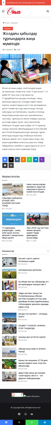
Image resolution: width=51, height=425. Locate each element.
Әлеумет (14, 23)
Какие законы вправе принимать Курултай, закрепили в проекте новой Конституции (36, 188)
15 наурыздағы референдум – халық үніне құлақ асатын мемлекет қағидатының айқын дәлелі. (12, 233)
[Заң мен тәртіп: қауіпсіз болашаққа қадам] (9, 262)
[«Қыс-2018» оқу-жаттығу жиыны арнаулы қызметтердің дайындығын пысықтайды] (38, 219)
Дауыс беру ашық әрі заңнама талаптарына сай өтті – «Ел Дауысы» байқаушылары (31, 376)
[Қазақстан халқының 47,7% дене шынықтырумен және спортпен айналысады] (9, 364)
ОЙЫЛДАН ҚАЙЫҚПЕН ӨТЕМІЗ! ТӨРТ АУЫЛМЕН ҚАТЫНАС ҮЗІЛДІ (12, 202)
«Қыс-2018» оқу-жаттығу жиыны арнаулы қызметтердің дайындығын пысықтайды (38, 233)
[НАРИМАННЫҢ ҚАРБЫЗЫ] (9, 274)
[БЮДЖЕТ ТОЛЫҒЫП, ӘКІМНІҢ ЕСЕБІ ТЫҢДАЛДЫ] (9, 329)
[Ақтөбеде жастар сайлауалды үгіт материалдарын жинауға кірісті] (9, 285)
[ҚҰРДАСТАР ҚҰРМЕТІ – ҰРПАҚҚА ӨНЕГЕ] (9, 317)
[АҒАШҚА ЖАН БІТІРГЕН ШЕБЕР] (9, 341)
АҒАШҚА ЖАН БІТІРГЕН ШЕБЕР (32, 337)
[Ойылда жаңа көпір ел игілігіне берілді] (9, 352)
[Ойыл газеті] (14, 11)
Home (6, 23)
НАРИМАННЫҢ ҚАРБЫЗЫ (29, 270)
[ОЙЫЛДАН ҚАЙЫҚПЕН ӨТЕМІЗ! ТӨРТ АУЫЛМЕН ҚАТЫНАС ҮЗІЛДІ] (13, 189)
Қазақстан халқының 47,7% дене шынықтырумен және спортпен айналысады (33, 363)
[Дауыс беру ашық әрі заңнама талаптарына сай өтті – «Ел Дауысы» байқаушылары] (9, 376)
